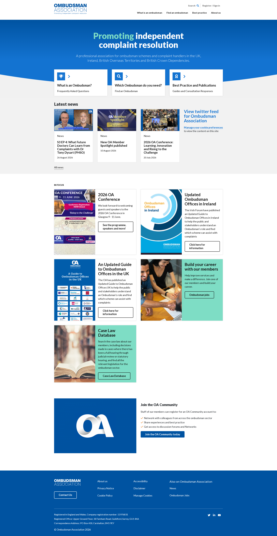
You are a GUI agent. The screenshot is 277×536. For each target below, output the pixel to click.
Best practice (199, 12)
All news (58, 167)
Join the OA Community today (162, 434)
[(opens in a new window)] (209, 515)
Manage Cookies (142, 495)
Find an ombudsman (177, 12)
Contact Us (65, 494)
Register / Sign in (211, 5)
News (173, 488)
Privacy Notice (105, 488)
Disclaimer (139, 488)
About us (216, 12)
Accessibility (140, 481)
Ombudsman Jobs (179, 495)
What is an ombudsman (149, 12)
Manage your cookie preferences (203, 127)
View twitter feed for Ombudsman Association (201, 116)
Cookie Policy (105, 495)
